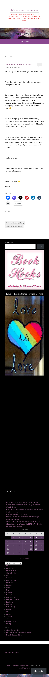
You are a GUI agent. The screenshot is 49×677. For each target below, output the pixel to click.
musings (14, 226)
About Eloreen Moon (13, 630)
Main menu (24, 41)
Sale (7, 612)
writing (20, 226)
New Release (11, 597)
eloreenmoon (16, 67)
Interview (9, 592)
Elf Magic (9, 583)
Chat (8, 575)
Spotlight (9, 614)
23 (19, 549)
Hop (7, 590)
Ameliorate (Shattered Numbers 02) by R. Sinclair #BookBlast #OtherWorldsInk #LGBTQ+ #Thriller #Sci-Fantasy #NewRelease (24, 524)
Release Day (10, 607)
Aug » (27, 558)
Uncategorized (11, 621)
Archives (8, 561)
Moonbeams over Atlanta (24, 10)
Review (8, 609)
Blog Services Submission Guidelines (19, 633)
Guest (8, 587)
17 (25, 545)
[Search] (40, 246)
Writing (21, 223)
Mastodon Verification (12, 652)
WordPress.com (24, 668)
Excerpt (8, 585)
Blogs (8, 566)
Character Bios (11, 573)
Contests (9, 578)
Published (9, 602)
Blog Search (9, 243)
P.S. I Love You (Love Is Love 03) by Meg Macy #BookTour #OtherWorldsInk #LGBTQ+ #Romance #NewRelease (23, 504)
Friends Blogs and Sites (14, 635)
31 (25, 553)
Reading (9, 604)
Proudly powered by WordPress (18, 665)
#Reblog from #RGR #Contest (16, 514)
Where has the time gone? (18, 64)
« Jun (22, 558)
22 (13, 549)
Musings (15, 223)
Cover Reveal (11, 580)
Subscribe (38, 671)
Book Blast (10, 568)
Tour (7, 619)
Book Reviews (11, 571)
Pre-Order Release (12, 599)
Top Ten (9, 616)
